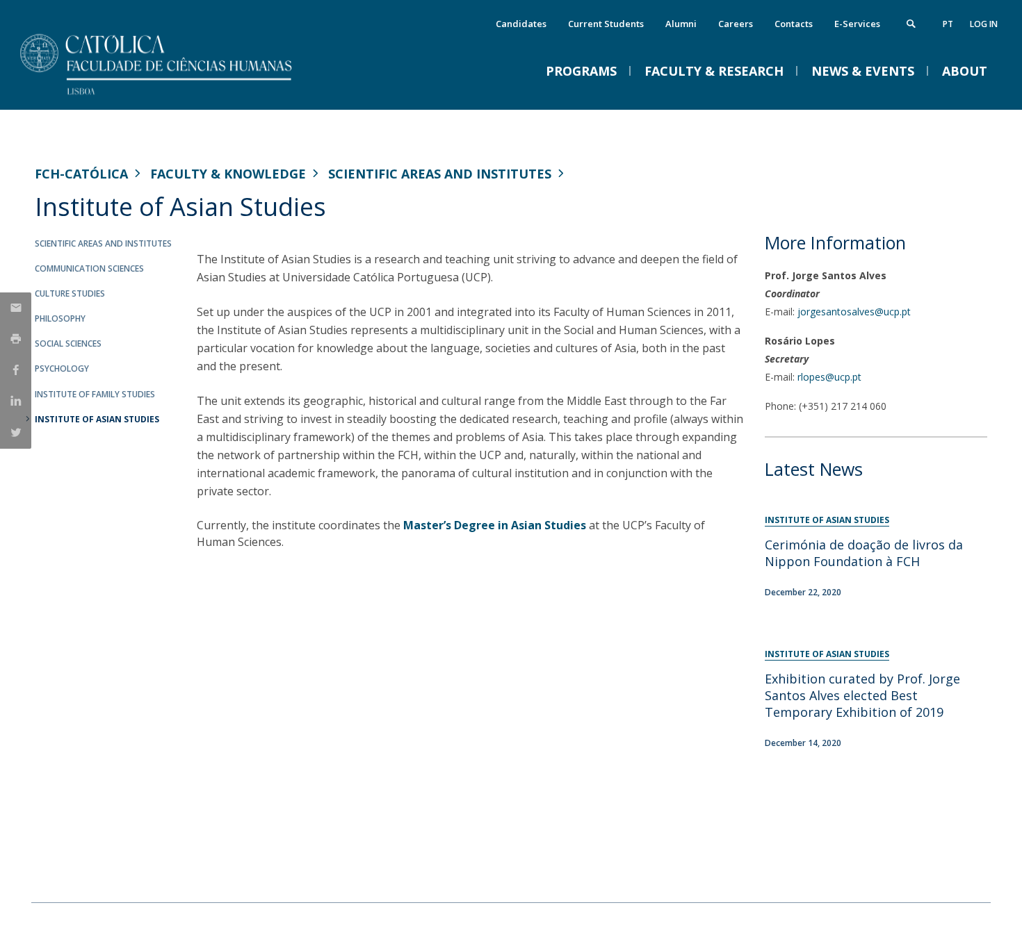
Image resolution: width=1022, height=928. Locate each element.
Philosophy (60, 318)
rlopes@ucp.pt (829, 376)
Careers (735, 23)
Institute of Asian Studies (97, 419)
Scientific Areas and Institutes (439, 173)
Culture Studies (70, 293)
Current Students (606, 23)
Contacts (793, 23)
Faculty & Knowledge (228, 173)
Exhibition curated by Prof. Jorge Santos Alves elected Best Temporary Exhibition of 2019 (862, 695)
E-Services (857, 23)
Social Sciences (68, 343)
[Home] (174, 95)
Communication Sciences (89, 268)
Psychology (62, 368)
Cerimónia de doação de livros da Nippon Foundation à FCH (864, 553)
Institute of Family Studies (95, 394)
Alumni (681, 23)
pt (948, 24)
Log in (984, 24)
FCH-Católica (81, 173)
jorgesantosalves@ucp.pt (854, 311)
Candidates (521, 23)
